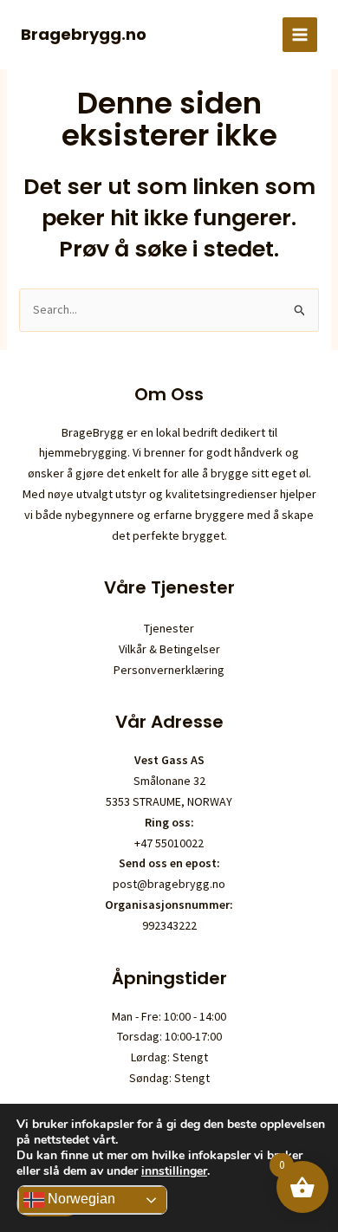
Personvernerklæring (169, 670)
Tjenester (169, 628)
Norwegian (79, 1198)
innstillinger (174, 1171)
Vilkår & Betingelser (169, 649)
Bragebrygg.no (83, 34)
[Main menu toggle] (300, 34)
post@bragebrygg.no (169, 884)
